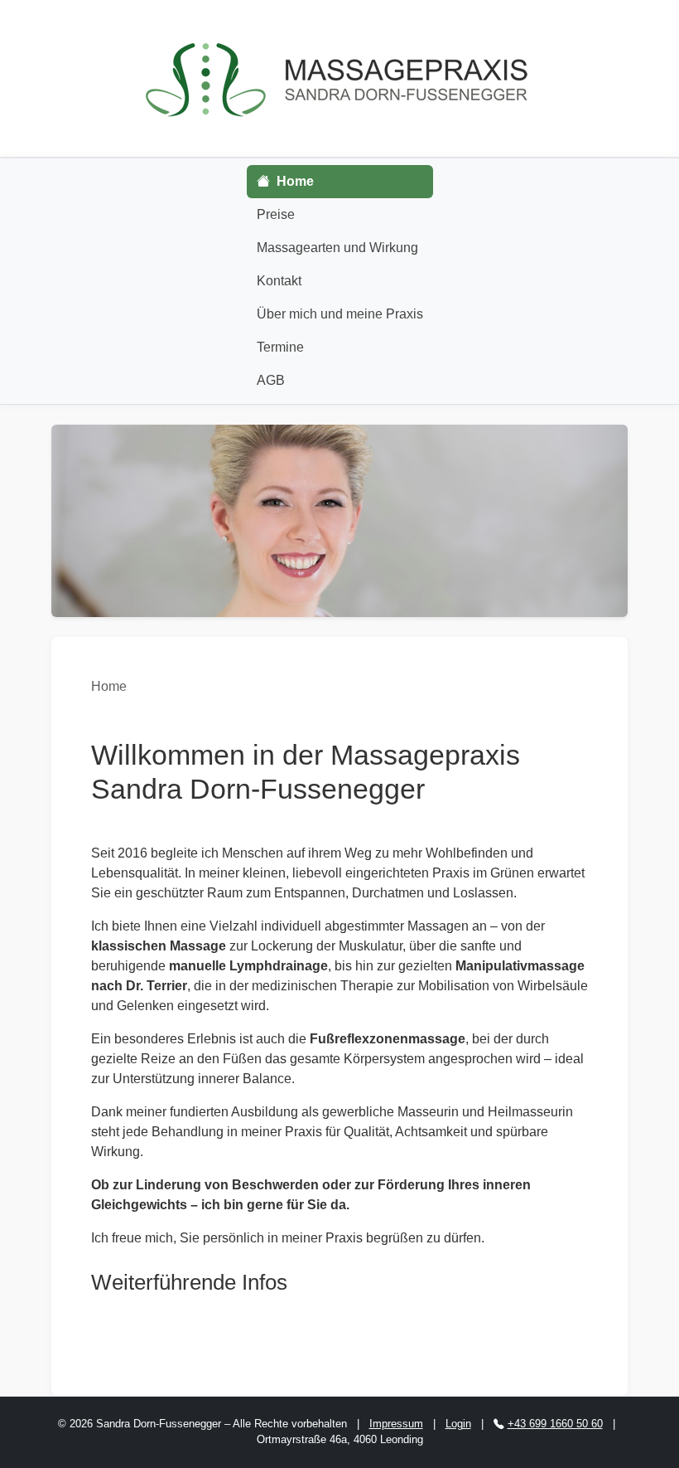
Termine (280, 347)
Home (293, 181)
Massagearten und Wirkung (337, 248)
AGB (271, 380)
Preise (276, 214)
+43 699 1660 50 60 (555, 1424)
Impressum (396, 1424)
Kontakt (279, 281)
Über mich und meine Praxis (340, 314)
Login (458, 1424)
